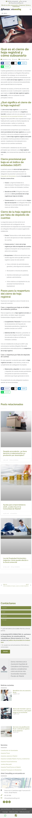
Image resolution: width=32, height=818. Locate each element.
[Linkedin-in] (9, 802)
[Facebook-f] (4, 802)
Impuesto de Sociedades (8, 176)
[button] (5, 63)
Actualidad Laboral (24, 59)
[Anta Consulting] (11, 9)
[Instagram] (7, 802)
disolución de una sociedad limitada (12, 116)
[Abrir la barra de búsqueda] (30, 9)
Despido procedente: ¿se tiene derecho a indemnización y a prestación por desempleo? (15, 453)
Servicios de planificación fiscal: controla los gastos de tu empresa (21, 728)
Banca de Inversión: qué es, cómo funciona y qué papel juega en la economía (22, 710)
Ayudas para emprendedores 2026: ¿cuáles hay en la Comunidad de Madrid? (14, 507)
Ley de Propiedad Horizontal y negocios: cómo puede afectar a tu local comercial (15, 560)
